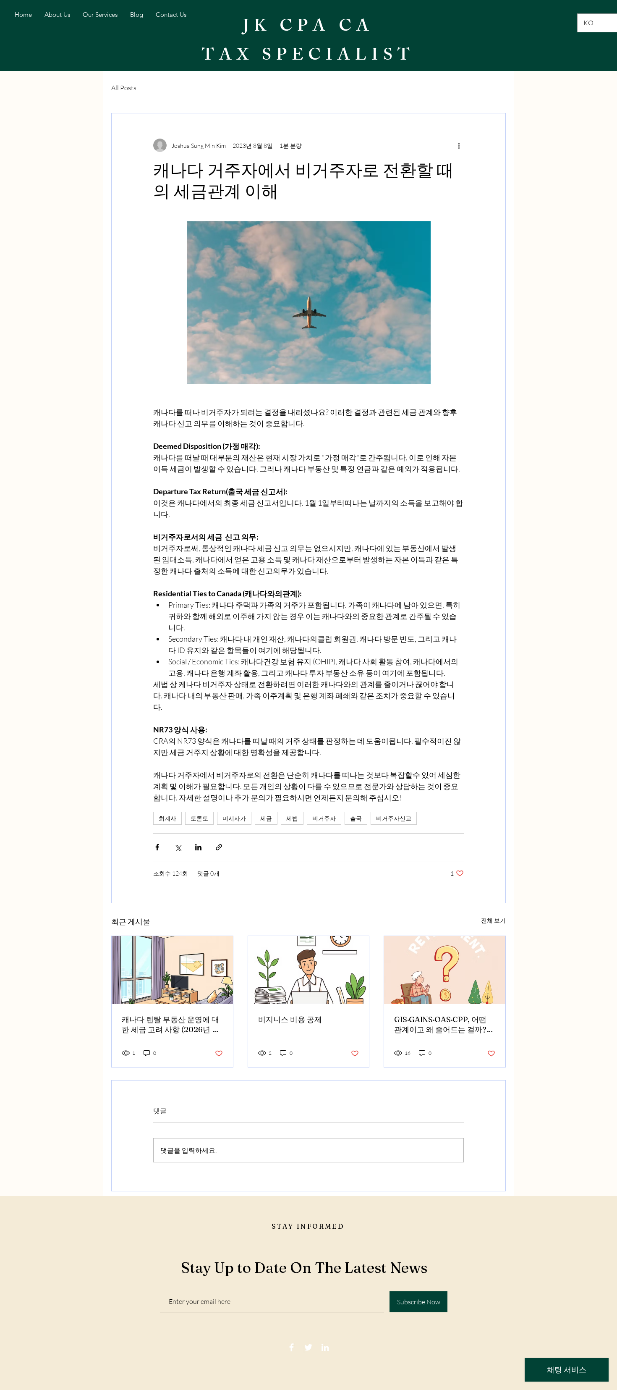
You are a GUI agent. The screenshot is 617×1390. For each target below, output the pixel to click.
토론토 (199, 818)
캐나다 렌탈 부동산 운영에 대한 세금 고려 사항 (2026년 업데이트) (171, 1025)
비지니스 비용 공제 (290, 1019)
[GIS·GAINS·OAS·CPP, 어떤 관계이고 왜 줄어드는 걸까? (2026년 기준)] (444, 970)
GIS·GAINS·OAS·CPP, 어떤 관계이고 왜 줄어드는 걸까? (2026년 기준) (440, 1025)
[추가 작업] (459, 145)
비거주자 (324, 818)
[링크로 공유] (219, 847)
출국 (356, 818)
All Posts (123, 88)
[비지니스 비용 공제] (308, 970)
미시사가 (234, 818)
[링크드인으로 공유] (198, 847)
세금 (266, 818)
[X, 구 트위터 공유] (178, 847)
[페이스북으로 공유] (157, 847)
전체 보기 (493, 920)
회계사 (167, 818)
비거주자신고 (393, 818)
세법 (292, 818)
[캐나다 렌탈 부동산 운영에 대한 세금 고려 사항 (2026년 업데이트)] (172, 970)
